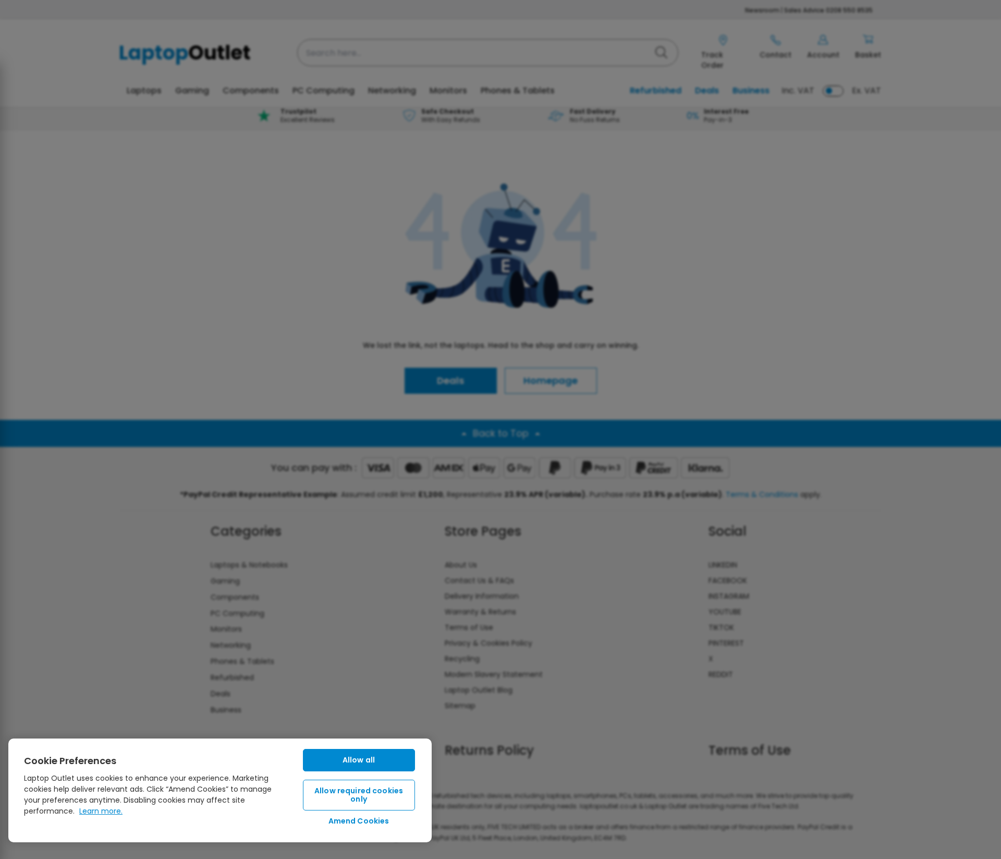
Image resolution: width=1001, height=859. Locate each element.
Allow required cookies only (358, 795)
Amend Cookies (358, 821)
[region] (220, 790)
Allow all (359, 760)
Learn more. (101, 811)
